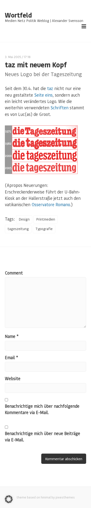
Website (12, 378)
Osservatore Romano (51, 204)
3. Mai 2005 (13, 57)
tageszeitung (18, 228)
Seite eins (43, 95)
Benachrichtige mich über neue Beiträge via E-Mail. (42, 436)
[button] (8, 499)
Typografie (44, 228)
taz (50, 88)
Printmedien (45, 219)
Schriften (59, 107)
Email (11, 357)
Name (11, 336)
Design (24, 219)
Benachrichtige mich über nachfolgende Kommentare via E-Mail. (42, 409)
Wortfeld (18, 15)
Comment (14, 272)
